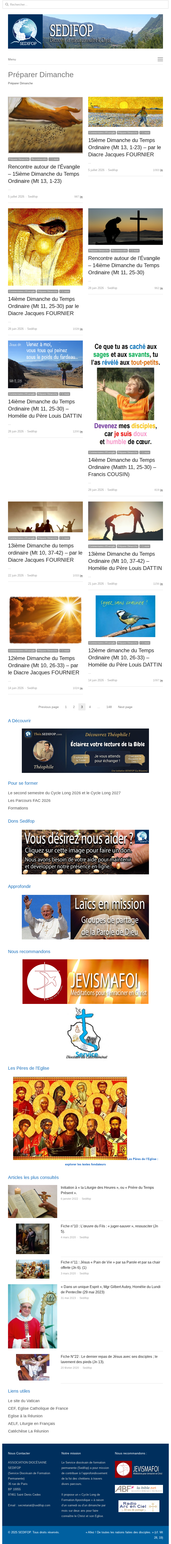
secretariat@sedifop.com (34, 1505)
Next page (125, 707)
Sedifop (33, 196)
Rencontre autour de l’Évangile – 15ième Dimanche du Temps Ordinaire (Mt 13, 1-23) (44, 174)
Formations (18, 808)
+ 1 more (54, 159)
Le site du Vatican (24, 1401)
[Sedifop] (85, 31)
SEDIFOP (14, 1468)
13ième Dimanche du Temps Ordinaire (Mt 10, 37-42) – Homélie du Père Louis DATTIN (125, 561)
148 (110, 707)
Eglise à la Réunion (25, 1416)
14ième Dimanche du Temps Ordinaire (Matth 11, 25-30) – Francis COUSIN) (122, 467)
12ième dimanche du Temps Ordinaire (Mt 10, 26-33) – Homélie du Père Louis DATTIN (125, 657)
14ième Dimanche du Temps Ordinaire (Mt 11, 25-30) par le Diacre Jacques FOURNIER (43, 306)
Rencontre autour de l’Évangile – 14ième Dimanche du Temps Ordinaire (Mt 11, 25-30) (124, 265)
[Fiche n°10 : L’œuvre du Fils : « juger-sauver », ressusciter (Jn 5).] (32, 1226)
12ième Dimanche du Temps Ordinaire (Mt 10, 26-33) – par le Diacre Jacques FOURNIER (43, 665)
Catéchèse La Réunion (28, 1431)
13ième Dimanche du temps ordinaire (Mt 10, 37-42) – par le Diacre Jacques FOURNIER (45, 553)
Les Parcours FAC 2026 (29, 800)
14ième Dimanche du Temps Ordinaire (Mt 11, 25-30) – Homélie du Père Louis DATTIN (45, 408)
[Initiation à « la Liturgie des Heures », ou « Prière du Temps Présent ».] (32, 1187)
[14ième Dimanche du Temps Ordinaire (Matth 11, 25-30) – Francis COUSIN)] (125, 343)
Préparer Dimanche (19, 159)
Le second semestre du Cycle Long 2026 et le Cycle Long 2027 (64, 793)
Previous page (49, 707)
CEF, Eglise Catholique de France (38, 1408)
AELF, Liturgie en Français (31, 1423)
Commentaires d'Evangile (102, 132)
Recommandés (39, 159)
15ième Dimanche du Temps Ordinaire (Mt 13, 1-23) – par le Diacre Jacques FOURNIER (124, 147)
